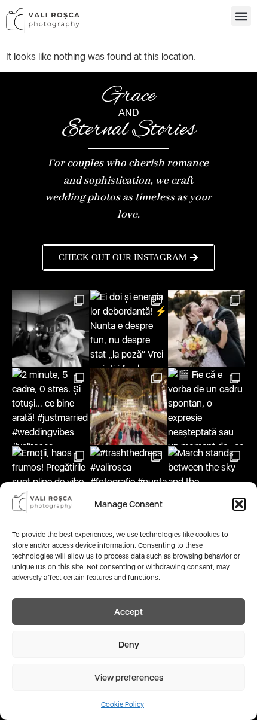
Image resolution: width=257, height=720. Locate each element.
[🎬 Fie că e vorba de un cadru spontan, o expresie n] (206, 406)
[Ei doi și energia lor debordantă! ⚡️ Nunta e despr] (128, 328)
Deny (128, 644)
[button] (239, 504)
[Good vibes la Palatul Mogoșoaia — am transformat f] (206, 328)
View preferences (128, 677)
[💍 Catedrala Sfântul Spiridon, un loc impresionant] (128, 406)
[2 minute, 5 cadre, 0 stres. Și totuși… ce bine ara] (50, 406)
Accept (128, 611)
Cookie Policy (122, 704)
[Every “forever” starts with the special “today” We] (50, 328)
